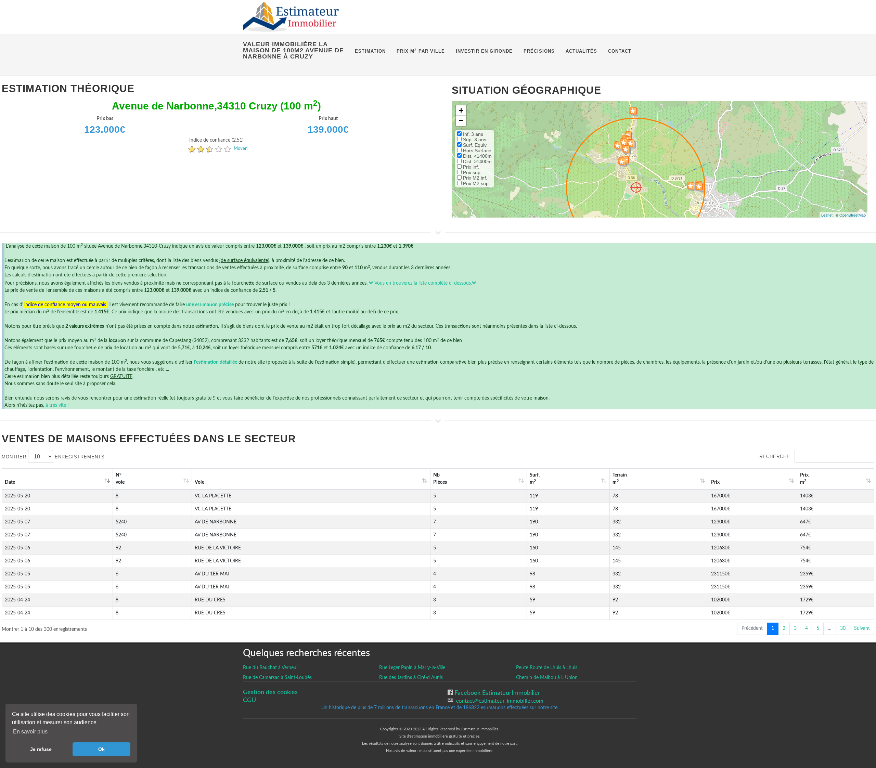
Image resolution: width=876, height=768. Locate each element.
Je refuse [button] (41, 749)
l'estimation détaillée (215, 362)
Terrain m (620, 479)
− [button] (461, 120)
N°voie (120, 479)
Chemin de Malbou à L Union (547, 677)
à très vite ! (57, 405)
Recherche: (775, 456)
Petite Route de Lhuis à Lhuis (546, 667)
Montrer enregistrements (53, 456)
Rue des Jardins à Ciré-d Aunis (411, 677)
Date (10, 482)
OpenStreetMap (852, 215)
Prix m (804, 479)
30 (843, 628)
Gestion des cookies (270, 692)
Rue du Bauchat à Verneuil (270, 667)
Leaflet (827, 215)
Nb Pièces (440, 479)
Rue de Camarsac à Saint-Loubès (277, 677)
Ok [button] (101, 749)
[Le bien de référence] (636, 187)
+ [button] (461, 110)
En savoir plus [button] (30, 731)
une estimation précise (210, 304)
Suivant (862, 628)
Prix (715, 482)
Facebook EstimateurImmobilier (496, 693)
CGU (249, 700)
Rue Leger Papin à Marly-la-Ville (412, 667)
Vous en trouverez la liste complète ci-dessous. (422, 283)
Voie (199, 482)
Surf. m (535, 479)
